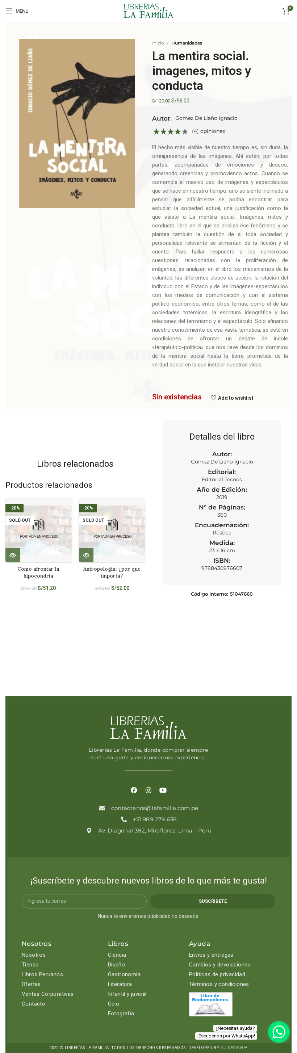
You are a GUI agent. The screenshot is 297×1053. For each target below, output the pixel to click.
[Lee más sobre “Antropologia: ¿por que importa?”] (86, 555)
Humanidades (186, 43)
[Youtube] (163, 790)
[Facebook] (134, 790)
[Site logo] (148, 10)
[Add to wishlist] (69, 510)
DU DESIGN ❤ (233, 1047)
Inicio (158, 43)
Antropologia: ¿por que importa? (112, 572)
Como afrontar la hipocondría (38, 572)
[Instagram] (148, 790)
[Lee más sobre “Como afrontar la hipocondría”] (12, 555)
